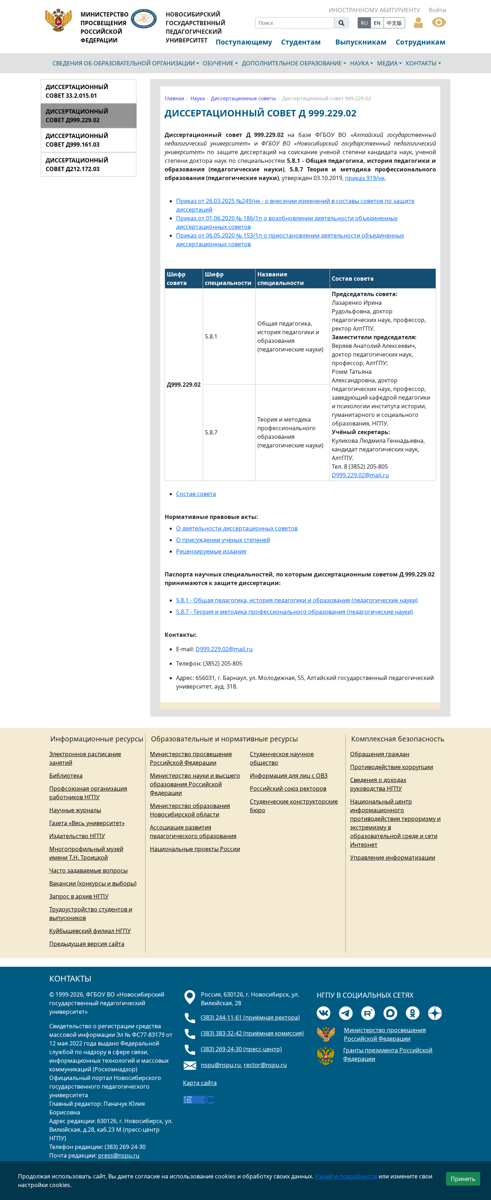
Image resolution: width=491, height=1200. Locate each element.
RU (364, 22)
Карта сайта (200, 1083)
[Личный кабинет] (418, 22)
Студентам (301, 42)
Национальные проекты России (195, 849)
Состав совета (196, 494)
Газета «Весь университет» (87, 823)
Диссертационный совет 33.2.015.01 (77, 91)
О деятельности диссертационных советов (237, 528)
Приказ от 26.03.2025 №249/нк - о (222, 201)
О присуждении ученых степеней (223, 540)
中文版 (394, 22)
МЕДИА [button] (387, 63)
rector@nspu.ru (265, 1065)
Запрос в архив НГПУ (79, 896)
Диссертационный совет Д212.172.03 (77, 164)
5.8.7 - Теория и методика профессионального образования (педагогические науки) (294, 612)
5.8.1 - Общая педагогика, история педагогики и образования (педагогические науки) (297, 600)
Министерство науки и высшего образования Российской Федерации (195, 784)
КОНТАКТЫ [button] (421, 63)
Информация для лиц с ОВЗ (288, 776)
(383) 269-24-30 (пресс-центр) (241, 1049)
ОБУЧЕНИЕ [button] (218, 63)
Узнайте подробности (346, 1176)
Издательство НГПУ (77, 836)
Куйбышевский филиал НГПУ (90, 931)
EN (377, 22)
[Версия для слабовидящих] (439, 22)
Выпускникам (360, 42)
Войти (437, 10)
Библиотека (66, 776)
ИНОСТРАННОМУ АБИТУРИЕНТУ (374, 10)
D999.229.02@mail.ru (360, 475)
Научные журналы (75, 810)
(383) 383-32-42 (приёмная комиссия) (252, 1033)
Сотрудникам (420, 42)
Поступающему (244, 42)
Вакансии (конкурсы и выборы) (93, 883)
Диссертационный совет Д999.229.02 (77, 115)
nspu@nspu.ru (221, 1065)
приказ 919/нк (365, 178)
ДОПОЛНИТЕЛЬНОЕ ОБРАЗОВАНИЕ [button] (292, 63)
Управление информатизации (392, 857)
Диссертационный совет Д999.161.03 (77, 140)
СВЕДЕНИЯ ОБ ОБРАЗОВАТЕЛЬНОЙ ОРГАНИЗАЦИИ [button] (123, 63)
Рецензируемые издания (211, 551)
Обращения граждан (379, 754)
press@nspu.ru (118, 1155)
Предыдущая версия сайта (86, 944)
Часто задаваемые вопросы (88, 870)
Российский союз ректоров (288, 788)
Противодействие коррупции (391, 767)
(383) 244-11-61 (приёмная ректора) (250, 1017)
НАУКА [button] (359, 63)
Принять (463, 1179)
